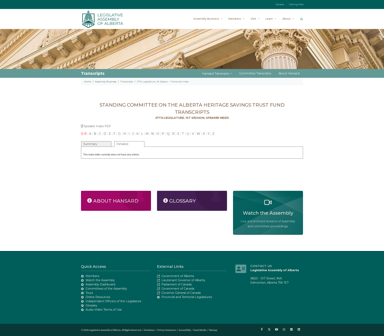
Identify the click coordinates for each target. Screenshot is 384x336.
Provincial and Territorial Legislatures (186, 297)
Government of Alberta (177, 276)
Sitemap (213, 329)
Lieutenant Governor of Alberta (183, 280)
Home (87, 81)
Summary (90, 144)
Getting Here (296, 4)
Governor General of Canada (181, 293)
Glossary (91, 305)
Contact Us (261, 266)
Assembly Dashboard (100, 284)
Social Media (199, 329)
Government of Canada (177, 288)
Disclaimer (149, 329)
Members (92, 276)
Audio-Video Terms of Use (104, 309)
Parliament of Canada (176, 284)
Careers (280, 4)
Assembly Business (105, 81)
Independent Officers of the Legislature (113, 301)
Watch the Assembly (100, 280)
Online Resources (98, 297)
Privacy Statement (166, 329)
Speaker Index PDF (97, 126)
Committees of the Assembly (106, 288)
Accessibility (184, 329)
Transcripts (126, 81)
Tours (89, 293)
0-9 (83, 134)
